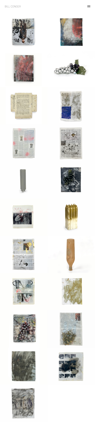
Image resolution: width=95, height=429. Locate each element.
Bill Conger (13, 6)
